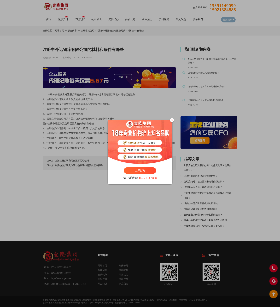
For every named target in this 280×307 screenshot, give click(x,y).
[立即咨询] (140, 142)
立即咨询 (140, 170)
